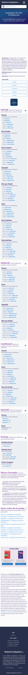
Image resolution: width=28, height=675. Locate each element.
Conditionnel (14, 88)
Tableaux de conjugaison (13, 640)
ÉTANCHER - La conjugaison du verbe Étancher (12, 529)
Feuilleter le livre (7, 564)
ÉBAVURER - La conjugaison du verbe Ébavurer (12, 518)
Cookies (20, 667)
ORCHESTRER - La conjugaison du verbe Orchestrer (13, 537)
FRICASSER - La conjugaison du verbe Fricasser (12, 531)
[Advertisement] (14, 40)
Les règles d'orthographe (13, 644)
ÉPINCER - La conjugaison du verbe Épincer (11, 528)
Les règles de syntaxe (12, 646)
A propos (13, 635)
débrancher (15, 65)
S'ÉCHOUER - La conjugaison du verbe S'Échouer (12, 516)
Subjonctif (14, 85)
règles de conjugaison (7, 611)
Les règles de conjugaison (13, 642)
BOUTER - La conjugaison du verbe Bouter (11, 514)
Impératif (15, 92)
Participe (14, 95)
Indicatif (14, 82)
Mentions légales (9, 667)
